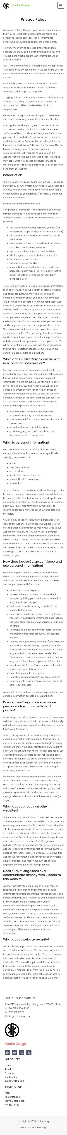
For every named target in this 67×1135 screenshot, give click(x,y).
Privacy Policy (12, 1104)
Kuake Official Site (14, 1081)
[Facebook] (7, 1052)
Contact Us (11, 1077)
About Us (9, 1069)
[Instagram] (21, 1052)
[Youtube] (14, 1052)
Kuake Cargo (21, 5)
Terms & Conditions (15, 1101)
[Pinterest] (28, 1052)
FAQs (7, 1093)
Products (9, 1073)
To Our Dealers (12, 1096)
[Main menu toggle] (60, 5)
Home (8, 1065)
